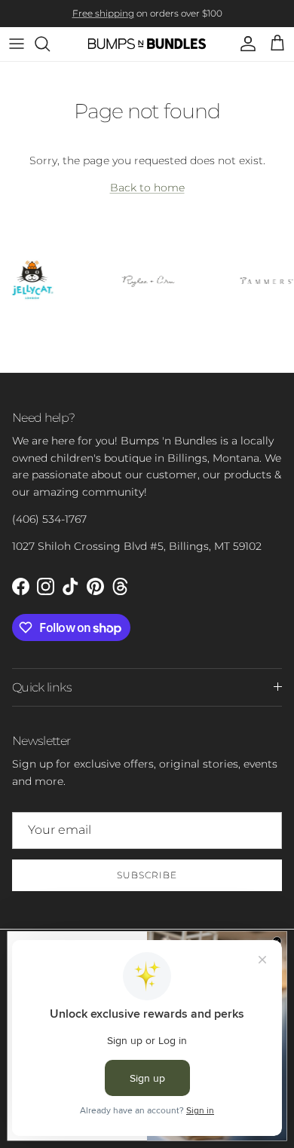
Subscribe (147, 875)
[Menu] (16, 43)
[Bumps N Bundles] (147, 44)
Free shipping (103, 13)
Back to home (147, 187)
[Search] (49, 43)
